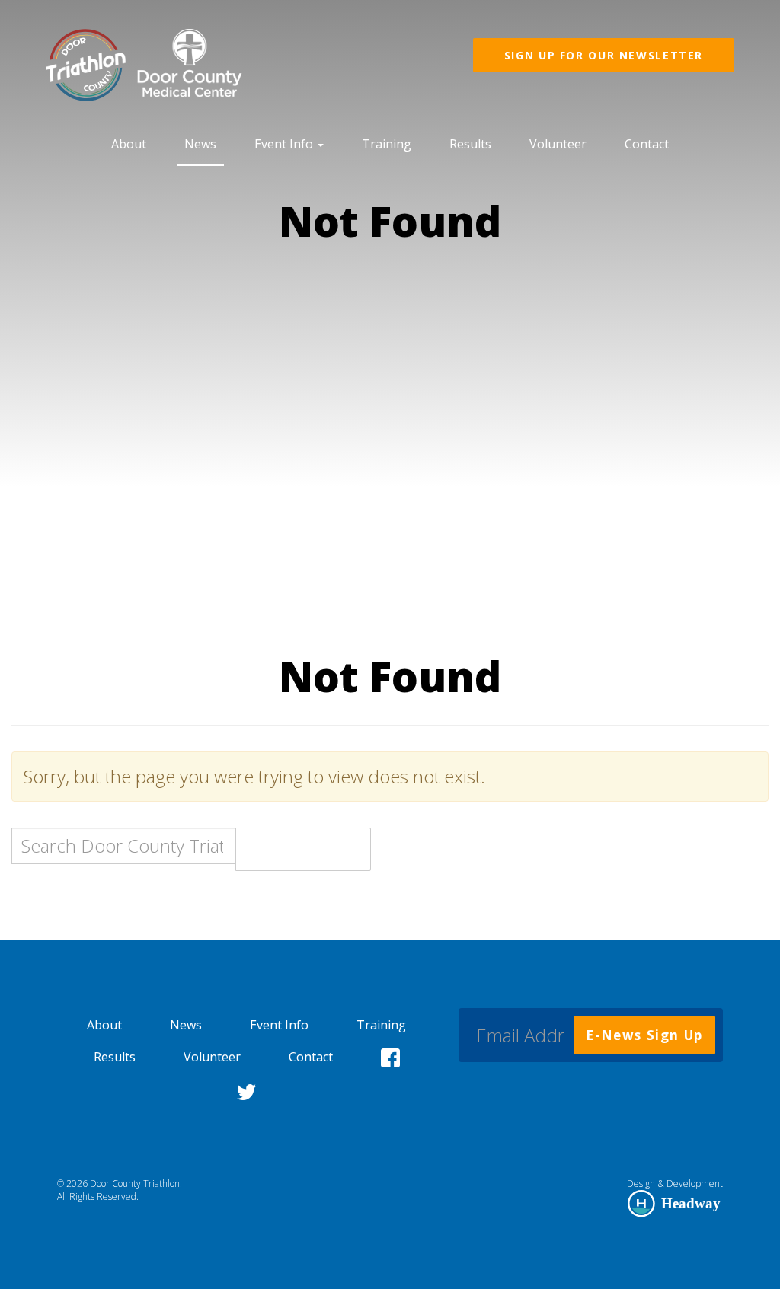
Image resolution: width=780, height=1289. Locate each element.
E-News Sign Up (644, 1035)
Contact (647, 144)
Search (303, 849)
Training (386, 144)
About (128, 144)
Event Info (285, 144)
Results (470, 144)
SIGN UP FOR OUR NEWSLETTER (603, 55)
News (200, 144)
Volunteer (558, 144)
